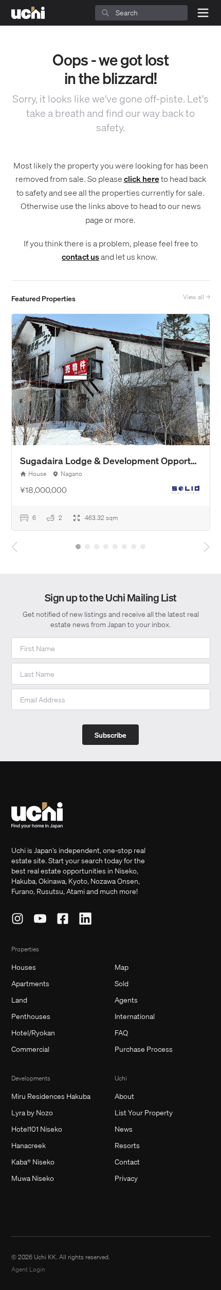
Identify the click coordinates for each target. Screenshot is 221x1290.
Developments (30, 1078)
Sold (121, 983)
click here (141, 178)
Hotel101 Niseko (36, 1128)
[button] (78, 546)
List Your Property (144, 1112)
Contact (127, 1161)
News (124, 1128)
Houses (23, 966)
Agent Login (28, 1269)
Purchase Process (144, 1048)
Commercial (30, 1048)
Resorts (127, 1145)
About (124, 1095)
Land (19, 999)
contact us (80, 256)
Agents (126, 999)
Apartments (30, 983)
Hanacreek (28, 1145)
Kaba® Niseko (32, 1161)
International (135, 1016)
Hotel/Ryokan (33, 1032)
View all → (196, 297)
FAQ (121, 1032)
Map (121, 966)
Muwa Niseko (32, 1177)
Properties (25, 949)
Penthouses (30, 1016)
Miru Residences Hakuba (50, 1095)
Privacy (126, 1177)
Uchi (121, 1078)
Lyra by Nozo (32, 1112)
